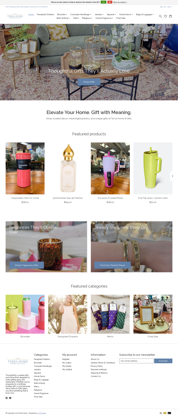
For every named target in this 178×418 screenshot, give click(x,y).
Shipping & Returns (99, 373)
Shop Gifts (89, 81)
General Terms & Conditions (103, 363)
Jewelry (37, 369)
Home (31, 14)
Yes (103, 2)
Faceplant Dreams (45, 14)
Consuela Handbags (43, 366)
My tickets (66, 366)
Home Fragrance (41, 393)
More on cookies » (120, 2)
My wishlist (67, 369)
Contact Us (96, 376)
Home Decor (39, 376)
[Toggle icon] (160, 16)
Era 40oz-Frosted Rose (110, 198)
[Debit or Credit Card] (169, 413)
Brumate (25, 336)
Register (65, 359)
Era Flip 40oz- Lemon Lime (153, 198)
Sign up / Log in (166, 7)
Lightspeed (42, 413)
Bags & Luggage (41, 380)
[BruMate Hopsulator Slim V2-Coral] (25, 168)
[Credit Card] (160, 413)
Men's (76, 18)
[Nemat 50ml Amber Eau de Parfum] (67, 168)
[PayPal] (165, 413)
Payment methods (99, 369)
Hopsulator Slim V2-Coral (25, 198)
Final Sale (120, 18)
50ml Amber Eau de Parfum (68, 198)
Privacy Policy (97, 366)
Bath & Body (39, 383)
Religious (38, 390)
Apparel (37, 373)
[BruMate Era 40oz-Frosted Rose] (110, 168)
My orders (66, 363)
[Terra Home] (15, 16)
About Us (95, 359)
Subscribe (163, 361)
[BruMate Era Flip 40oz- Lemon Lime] (152, 168)
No (110, 2)
